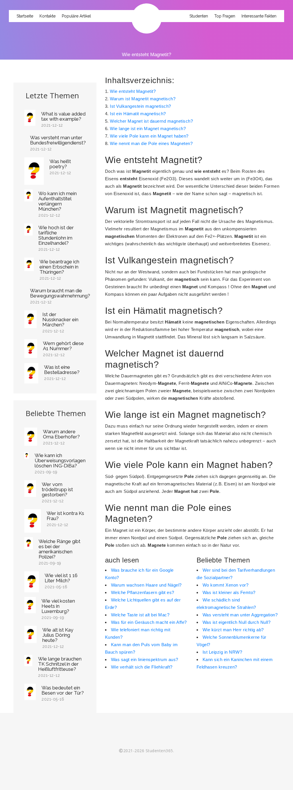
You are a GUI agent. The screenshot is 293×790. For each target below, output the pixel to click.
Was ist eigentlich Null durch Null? (237, 622)
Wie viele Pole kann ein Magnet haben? (149, 136)
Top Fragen (224, 16)
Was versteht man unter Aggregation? (240, 614)
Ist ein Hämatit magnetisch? (138, 113)
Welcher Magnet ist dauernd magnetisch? (151, 121)
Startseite (25, 16)
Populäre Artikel (76, 16)
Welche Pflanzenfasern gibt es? (142, 592)
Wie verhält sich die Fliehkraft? (142, 666)
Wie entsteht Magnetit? (133, 91)
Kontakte (47, 16)
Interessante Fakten (258, 16)
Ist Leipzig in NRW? (222, 652)
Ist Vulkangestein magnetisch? (140, 106)
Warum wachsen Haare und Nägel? (146, 585)
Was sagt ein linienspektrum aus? (144, 659)
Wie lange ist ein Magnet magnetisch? (148, 128)
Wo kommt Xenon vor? (226, 585)
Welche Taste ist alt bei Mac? (140, 614)
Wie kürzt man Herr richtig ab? (233, 629)
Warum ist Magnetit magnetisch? (142, 98)
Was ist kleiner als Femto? (229, 592)
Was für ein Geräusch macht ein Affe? (149, 622)
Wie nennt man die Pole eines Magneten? (151, 143)
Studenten (198, 16)
